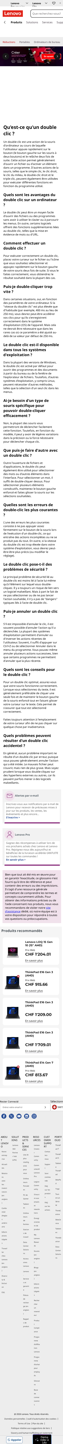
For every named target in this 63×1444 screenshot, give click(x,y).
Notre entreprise (4, 1155)
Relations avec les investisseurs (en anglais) (5, 1188)
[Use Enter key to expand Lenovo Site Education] (46, 3)
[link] (60, 4)
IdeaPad (58, 1182)
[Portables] (31, 42)
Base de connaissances (36, 1397)
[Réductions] (17, 42)
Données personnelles (14, 1418)
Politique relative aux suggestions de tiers (30, 1428)
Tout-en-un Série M (57, 1199)
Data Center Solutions (26, 1247)
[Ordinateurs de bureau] (61, 42)
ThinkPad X (58, 1156)
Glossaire (37, 1383)
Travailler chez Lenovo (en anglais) (5, 1259)
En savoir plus (34, 960)
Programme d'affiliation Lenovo (37, 1344)
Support (47, 1166)
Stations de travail (26, 1233)
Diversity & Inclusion (4, 1281)
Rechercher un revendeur (36, 1307)
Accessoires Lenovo (26, 1262)
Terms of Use (24, 1423)
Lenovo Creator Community (37, 1152)
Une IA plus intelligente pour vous (26, 1164)
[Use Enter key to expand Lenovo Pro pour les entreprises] (27, 3)
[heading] (41, 943)
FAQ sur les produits (48, 1191)
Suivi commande (48, 1177)
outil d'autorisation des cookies (42, 1418)
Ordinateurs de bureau (26, 1218)
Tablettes (26, 1206)
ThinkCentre (58, 1212)
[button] (54, 3)
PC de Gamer (26, 1197)
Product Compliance (36, 1326)
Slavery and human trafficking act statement (31, 1432)
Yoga (57, 1189)
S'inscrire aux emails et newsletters (37, 1203)
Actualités (4, 1166)
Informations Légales (4, 1237)
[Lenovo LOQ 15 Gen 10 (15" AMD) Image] (12, 952)
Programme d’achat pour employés (37, 1366)
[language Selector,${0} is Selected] (7, 3)
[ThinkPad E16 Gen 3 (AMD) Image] (12, 983)
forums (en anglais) (37, 1256)
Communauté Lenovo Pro (37, 1171)
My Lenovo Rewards (37, 1240)
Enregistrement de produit (37, 1223)
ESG (3, 1292)
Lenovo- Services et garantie (26, 1280)
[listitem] (31, 951)
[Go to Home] (13, 13)
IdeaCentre (58, 1221)
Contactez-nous (47, 1155)
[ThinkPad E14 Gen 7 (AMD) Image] (12, 1073)
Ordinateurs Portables (26, 1184)
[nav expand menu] (5, 22)
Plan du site (37, 1423)
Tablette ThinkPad (58, 1169)
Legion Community (36, 1185)
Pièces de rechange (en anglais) (26, 1304)
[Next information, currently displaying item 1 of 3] (57, 56)
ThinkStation (58, 1240)
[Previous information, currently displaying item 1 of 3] (5, 56)
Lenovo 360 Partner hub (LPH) (15, 1152)
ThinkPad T (58, 1147)
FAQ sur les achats (47, 1206)
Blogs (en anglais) (37, 1273)
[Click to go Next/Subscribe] (45, 1107)
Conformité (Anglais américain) (4, 1217)
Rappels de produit (26, 1323)
